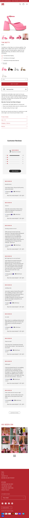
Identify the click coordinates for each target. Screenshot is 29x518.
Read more (12, 242)
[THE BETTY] (4, 37)
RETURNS (3, 482)
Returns (3, 126)
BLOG (2, 474)
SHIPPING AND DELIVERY (7, 484)
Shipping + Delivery (5, 123)
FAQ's (2, 472)
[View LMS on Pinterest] (12, 503)
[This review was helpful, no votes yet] (20, 195)
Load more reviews (14, 412)
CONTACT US (4, 476)
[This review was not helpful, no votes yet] (22, 195)
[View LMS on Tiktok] (6, 503)
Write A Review (15, 171)
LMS (5, 510)
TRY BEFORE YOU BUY (6, 486)
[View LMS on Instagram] (2, 503)
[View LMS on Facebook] (9, 503)
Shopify (12, 510)
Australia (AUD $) (6, 507)
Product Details (4, 116)
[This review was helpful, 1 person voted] (20, 249)
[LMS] (2, 4)
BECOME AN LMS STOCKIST (7, 477)
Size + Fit (3, 120)
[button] (20, 4)
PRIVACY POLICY (5, 489)
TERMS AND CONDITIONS (7, 488)
